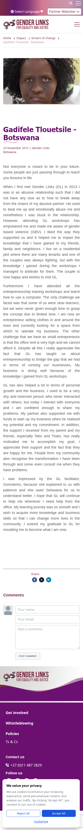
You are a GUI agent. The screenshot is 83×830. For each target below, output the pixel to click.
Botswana (9, 152)
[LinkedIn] (48, 579)
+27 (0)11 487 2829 (26, 765)
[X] (41, 579)
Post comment (28, 656)
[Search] (71, 3)
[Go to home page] (26, 24)
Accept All (58, 813)
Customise (41, 821)
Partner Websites (62, 11)
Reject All (23, 813)
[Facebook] (34, 579)
